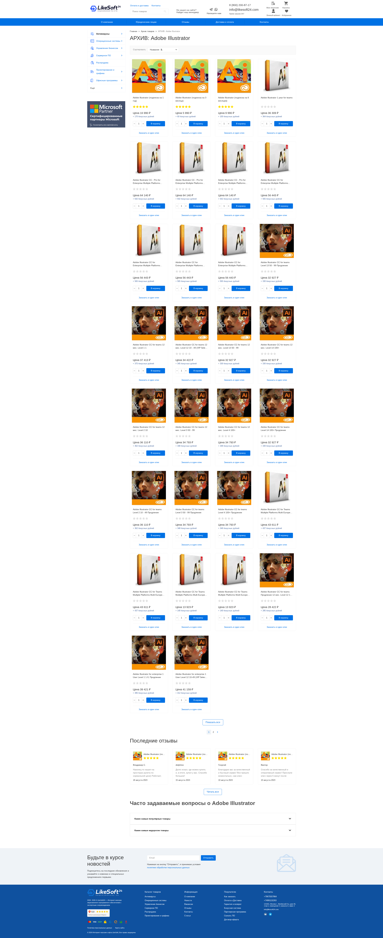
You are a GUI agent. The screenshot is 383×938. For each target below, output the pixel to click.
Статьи (187, 916)
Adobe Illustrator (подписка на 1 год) (197, 754)
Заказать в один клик (149, 133)
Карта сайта (119, 928)
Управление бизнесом (154, 904)
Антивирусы (150, 896)
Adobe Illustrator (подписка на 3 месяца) (282, 754)
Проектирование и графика (157, 916)
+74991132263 (270, 900)
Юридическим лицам (146, 22)
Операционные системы (155, 900)
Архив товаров (147, 31)
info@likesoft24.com (244, 10)
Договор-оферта (231, 919)
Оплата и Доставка (232, 900)
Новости (188, 900)
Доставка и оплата (225, 22)
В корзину (155, 123)
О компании (107, 22)
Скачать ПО (229, 916)
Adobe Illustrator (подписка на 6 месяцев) (154, 754)
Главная (133, 31)
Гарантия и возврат (232, 904)
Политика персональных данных (99, 928)
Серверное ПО (151, 908)
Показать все (213, 722)
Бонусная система (232, 908)
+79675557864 (270, 896)
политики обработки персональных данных (168, 867)
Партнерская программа (235, 912)
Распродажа (150, 912)
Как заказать (230, 896)
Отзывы (185, 22)
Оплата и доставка (139, 5)
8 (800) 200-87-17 (240, 5)
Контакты (156, 5)
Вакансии (188, 904)
